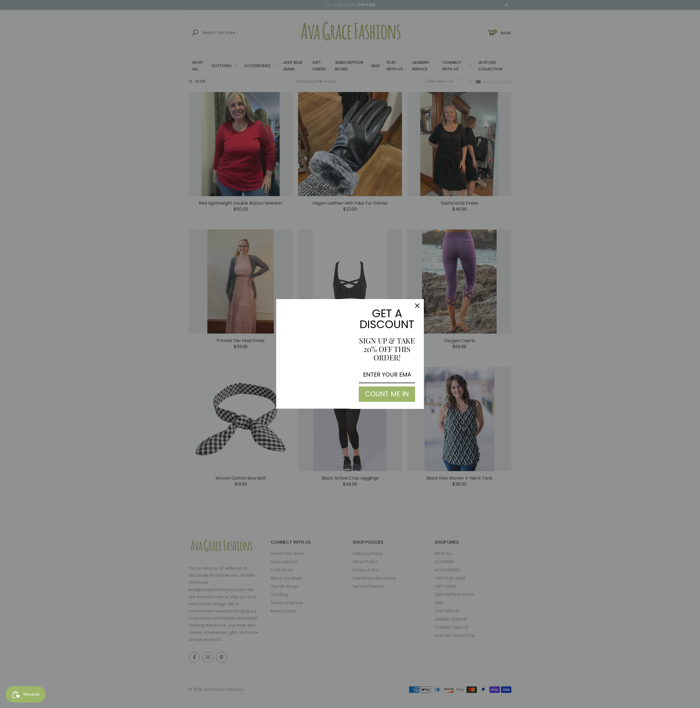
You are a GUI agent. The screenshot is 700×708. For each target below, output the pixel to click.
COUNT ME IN (387, 394)
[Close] (417, 305)
